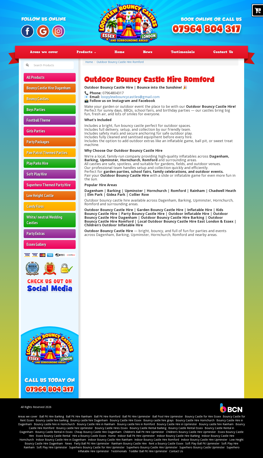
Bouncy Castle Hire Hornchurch (195, 420)
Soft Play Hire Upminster (52, 447)
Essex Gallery (36, 244)
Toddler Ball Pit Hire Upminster (148, 451)
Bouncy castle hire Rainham (216, 424)
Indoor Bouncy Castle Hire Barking (178, 436)
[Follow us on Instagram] (58, 31)
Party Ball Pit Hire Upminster (91, 443)
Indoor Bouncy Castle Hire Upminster (204, 439)
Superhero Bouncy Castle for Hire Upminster (97, 447)
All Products (35, 77)
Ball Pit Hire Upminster (136, 416)
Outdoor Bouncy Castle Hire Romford (120, 62)
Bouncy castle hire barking (52, 420)
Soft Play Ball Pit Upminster (202, 443)
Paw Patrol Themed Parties (47, 152)
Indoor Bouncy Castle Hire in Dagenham (61, 439)
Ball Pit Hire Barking (51, 416)
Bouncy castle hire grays (158, 420)
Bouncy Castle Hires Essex (111, 428)
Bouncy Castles (38, 98)
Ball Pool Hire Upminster (167, 416)
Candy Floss (35, 206)
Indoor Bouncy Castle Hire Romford (156, 439)
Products (85, 52)
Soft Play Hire (37, 174)
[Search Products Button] (27, 65)
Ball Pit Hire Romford (107, 416)
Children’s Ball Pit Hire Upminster (143, 432)
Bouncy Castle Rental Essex (185, 428)
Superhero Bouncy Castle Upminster (202, 447)
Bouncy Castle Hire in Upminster (177, 424)
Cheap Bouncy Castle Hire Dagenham (98, 432)
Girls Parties (36, 131)
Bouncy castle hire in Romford (136, 424)
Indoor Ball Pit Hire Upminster (136, 436)
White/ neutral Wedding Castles (44, 220)
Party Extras (36, 233)
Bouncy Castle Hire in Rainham (96, 424)
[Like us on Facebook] (27, 31)
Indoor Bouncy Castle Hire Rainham (110, 439)
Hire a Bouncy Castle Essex (89, 436)
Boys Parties (36, 109)
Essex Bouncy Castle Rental (53, 436)
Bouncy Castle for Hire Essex (203, 416)
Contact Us (223, 52)
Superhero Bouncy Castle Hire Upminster (152, 447)
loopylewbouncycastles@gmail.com (130, 96)
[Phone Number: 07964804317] (206, 30)
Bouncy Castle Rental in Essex (54, 432)
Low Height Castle (40, 195)
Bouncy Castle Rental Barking (148, 428)
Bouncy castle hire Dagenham (89, 420)
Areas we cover (44, 52)
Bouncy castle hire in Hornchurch (54, 424)
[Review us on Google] (43, 31)
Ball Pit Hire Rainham (79, 416)
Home (119, 52)
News (147, 52)
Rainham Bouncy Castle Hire (129, 443)
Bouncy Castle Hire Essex (125, 420)
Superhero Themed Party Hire (49, 184)
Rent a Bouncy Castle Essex (166, 443)
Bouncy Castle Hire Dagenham (48, 88)
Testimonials (183, 52)
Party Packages (38, 141)
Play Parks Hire (37, 163)
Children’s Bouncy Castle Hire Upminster (191, 432)
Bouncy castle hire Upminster (74, 428)
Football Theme (38, 120)
